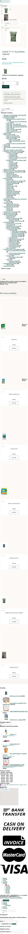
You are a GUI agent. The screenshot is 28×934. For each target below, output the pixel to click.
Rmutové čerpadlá (11, 227)
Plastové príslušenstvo (13, 177)
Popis (4, 279)
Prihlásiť (14, 923)
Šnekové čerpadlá (17, 236)
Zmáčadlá (12, 159)
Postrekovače (13, 219)
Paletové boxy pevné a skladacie (13, 170)
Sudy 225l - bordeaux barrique (15, 125)
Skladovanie (7, 203)
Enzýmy (8, 187)
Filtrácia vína (13, 241)
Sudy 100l (9, 123)
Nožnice (8, 264)
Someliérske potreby (10, 206)
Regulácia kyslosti (11, 192)
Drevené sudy (8, 117)
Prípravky (6, 178)
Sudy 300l (9, 128)
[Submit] (0, 725)
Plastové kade (10, 174)
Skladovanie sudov (12, 205)
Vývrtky (8, 210)
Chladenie (12, 237)
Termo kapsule (13, 254)
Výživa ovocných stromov (16, 157)
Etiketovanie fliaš (14, 240)
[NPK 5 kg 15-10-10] (6, 20)
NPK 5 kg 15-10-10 (14, 667)
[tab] (15, 279)
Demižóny (9, 173)
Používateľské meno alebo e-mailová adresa (13, 917)
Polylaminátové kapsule (16, 253)
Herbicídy (12, 155)
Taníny (8, 196)
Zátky (8, 259)
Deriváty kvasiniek (11, 183)
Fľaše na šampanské (12, 137)
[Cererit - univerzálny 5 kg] (4, 494)
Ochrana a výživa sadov (13, 152)
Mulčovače (9, 217)
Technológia (7, 222)
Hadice (6, 145)
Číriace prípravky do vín (13, 182)
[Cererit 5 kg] (3, 328)
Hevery (8, 208)
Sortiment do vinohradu (11, 212)
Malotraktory (10, 215)
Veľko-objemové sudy (12, 132)
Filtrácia (6, 133)
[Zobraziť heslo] (17, 921)
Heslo (2, 921)
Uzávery (8, 209)
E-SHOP (5, 879)
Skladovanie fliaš (11, 204)
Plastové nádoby (11, 175)
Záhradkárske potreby (10, 263)
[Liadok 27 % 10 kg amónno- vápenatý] (6, 13)
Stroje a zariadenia (9, 214)
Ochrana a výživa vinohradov (14, 160)
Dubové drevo (10, 186)
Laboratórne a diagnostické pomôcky (15, 147)
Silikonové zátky (14, 262)
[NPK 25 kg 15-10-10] (4, 548)
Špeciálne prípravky (12, 194)
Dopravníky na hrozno (15, 239)
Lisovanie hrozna (14, 245)
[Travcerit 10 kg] (4, 439)
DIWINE (8, 184)
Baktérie (8, 179)
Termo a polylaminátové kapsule (16, 250)
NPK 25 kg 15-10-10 (14, 558)
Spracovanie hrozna (12, 228)
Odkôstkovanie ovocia (13, 226)
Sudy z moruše (10, 130)
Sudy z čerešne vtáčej (12, 129)
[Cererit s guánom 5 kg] (3, 383)
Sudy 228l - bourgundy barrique (15, 126)
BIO (10, 161)
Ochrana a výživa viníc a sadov (13, 151)
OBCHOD (8, 905)
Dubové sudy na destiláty (16, 121)
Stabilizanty (9, 195)
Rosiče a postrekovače (13, 218)
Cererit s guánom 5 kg (14, 394)
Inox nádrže (9, 224)
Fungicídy (12, 154)
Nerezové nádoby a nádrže (12, 150)
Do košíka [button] (14, 457)
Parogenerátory (13, 246)
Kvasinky (9, 188)
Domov (5, 6)
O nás (4, 880)
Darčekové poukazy (9, 116)
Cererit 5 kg (14, 339)
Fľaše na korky (13, 139)
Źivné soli (9, 197)
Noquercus (9, 190)
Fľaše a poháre (8, 134)
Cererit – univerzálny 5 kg (14, 503)
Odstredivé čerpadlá (18, 231)
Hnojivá (5, 5)
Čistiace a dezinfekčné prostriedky (14, 115)
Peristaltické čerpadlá (18, 232)
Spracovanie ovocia (9, 213)
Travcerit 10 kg (14, 448)
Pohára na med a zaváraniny (14, 143)
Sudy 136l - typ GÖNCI (12, 124)
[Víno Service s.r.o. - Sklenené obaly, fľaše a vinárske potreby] (5, 1)
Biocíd (8, 201)
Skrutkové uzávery (14, 257)
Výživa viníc (12, 166)
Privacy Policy (4, 898)
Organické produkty (12, 191)
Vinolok (11, 258)
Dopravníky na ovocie (12, 223)
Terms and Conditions (15, 898)
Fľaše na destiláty (11, 135)
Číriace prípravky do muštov (14, 181)
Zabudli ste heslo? (5, 926)
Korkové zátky (13, 261)
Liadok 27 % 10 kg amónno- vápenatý (14, 612)
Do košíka (5, 86)
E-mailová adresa (5, 931)
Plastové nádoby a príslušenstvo (13, 172)
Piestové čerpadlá (17, 234)
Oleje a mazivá (8, 169)
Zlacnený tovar (8, 266)
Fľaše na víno (10, 138)
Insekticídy (12, 156)
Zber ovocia (9, 248)
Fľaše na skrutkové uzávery (17, 141)
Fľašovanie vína (13, 243)
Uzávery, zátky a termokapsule (13, 249)
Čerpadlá (11, 230)
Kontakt (5, 882)
